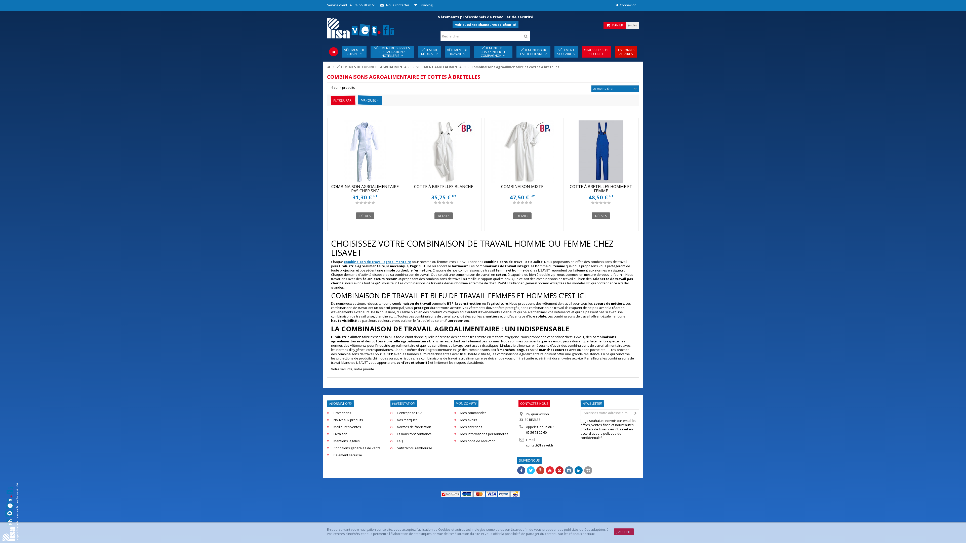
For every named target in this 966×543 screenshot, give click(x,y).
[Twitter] (531, 470)
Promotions (342, 413)
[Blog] (588, 470)
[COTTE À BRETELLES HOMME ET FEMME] (601, 151)
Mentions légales (347, 441)
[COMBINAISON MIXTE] (522, 151)
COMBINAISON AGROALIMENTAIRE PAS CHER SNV (365, 189)
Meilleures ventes (347, 427)
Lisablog (426, 5)
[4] (369, 202)
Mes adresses (471, 427)
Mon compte (466, 403)
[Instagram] (569, 470)
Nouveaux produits (348, 420)
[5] (373, 202)
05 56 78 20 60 (365, 5)
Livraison (340, 434)
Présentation (403, 403)
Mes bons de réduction (478, 441)
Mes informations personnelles (484, 434)
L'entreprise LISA (409, 413)
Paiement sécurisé (348, 455)
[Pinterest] (559, 470)
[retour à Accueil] (328, 67)
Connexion (627, 5)
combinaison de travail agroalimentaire (377, 261)
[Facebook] (521, 470)
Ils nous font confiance (414, 434)
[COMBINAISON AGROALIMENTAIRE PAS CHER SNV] (365, 151)
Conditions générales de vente (357, 448)
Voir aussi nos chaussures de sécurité (485, 25)
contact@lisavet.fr (539, 445)
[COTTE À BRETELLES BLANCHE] (444, 151)
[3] (365, 202)
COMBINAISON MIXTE (522, 186)
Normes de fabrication (414, 427)
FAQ (400, 441)
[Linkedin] (579, 470)
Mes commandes (473, 413)
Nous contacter (397, 5)
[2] (361, 202)
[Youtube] (550, 470)
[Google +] (540, 470)
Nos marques (407, 420)
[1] (357, 202)
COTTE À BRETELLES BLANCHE (443, 186)
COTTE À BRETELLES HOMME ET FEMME (601, 189)
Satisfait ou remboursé (414, 448)
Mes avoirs (468, 420)
